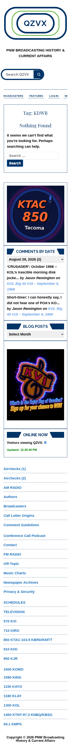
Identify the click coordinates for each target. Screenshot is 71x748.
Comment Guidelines (21, 525)
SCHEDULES (14, 602)
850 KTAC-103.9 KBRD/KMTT (28, 640)
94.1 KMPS (13, 724)
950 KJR (11, 659)
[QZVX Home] (35, 214)
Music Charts (15, 573)
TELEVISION (14, 612)
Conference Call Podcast (24, 536)
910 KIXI (10, 649)
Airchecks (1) (15, 469)
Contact (10, 545)
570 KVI (10, 621)
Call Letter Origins (19, 516)
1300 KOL (12, 705)
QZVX (35, 23)
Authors (10, 497)
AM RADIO (12, 488)
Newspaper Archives (21, 582)
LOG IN (53, 95)
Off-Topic (11, 564)
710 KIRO (11, 631)
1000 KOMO (13, 669)
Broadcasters (15, 506)
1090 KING (12, 677)
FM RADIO (12, 554)
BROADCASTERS (12, 95)
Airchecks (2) (15, 478)
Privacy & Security (19, 592)
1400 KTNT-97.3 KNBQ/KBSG (28, 715)
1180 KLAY (12, 696)
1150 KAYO (13, 687)
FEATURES (36, 95)
